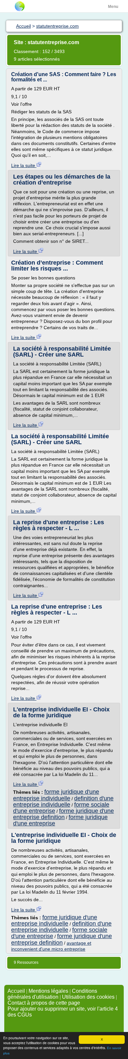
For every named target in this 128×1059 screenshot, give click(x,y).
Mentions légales (48, 991)
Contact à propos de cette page (44, 1003)
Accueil (16, 991)
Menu (113, 6)
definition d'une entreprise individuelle (63, 801)
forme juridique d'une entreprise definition (63, 814)
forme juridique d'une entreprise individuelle (56, 794)
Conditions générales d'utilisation (52, 994)
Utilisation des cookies (88, 997)
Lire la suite (23, 165)
